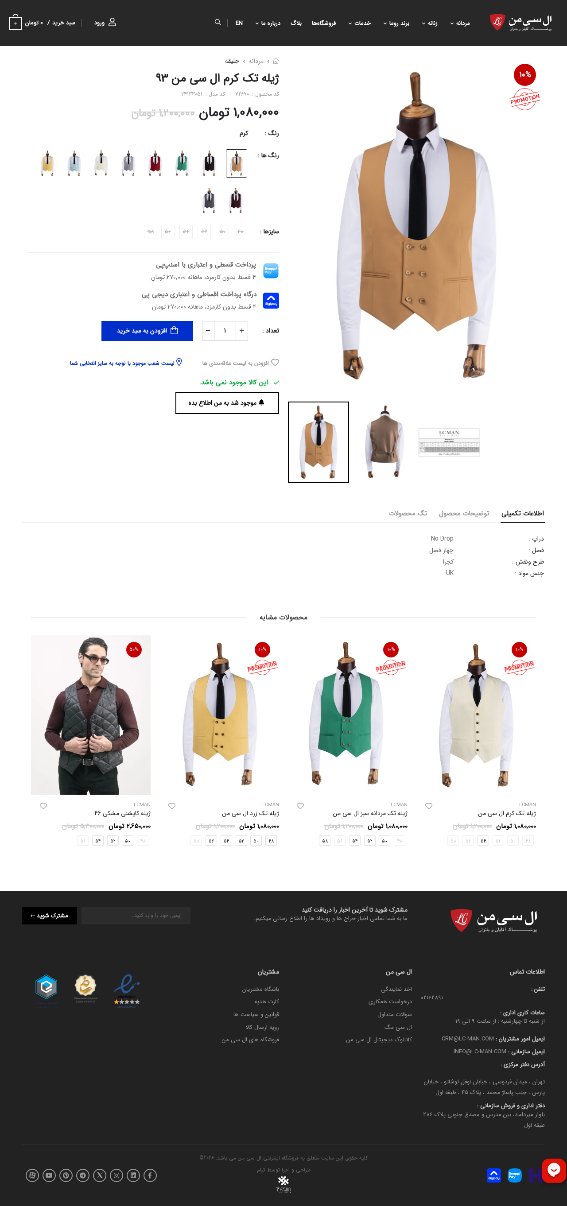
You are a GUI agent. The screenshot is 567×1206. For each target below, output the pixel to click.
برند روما (399, 23)
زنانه (433, 23)
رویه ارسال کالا (262, 1027)
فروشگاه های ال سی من (250, 1039)
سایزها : (269, 231)
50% (134, 649)
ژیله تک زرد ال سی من (250, 813)
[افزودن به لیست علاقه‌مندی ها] (428, 806)
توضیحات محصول (464, 513)
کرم (244, 133)
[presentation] (529, 743)
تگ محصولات (408, 513)
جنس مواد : (529, 573)
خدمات (362, 23)
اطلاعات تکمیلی (522, 513)
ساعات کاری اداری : (522, 1012)
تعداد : (270, 331)
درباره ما (270, 23)
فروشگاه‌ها (324, 23)
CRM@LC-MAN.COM (468, 1039)
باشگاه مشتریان (260, 989)
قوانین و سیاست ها (256, 1014)
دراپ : (536, 539)
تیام (261, 1170)
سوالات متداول (394, 1014)
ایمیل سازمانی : (525, 1051)
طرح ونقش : (528, 562)
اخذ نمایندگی (396, 989)
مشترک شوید (52, 915)
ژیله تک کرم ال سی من (507, 813)
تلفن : (538, 989)
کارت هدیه (266, 1001)
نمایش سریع (476, 784)
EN (239, 23)
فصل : (536, 550)
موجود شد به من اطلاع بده (222, 403)
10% (525, 75)
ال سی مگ (398, 1027)
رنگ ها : (268, 155)
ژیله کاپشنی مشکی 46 (122, 813)
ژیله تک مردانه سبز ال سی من (370, 813)
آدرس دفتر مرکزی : (523, 1064)
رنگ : (272, 133)
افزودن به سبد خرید (142, 331)
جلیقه (232, 61)
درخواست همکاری (390, 1001)
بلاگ (296, 23)
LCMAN (399, 805)
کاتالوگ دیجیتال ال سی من (379, 1039)
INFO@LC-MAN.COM (480, 1051)
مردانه (463, 23)
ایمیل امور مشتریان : (519, 1039)
